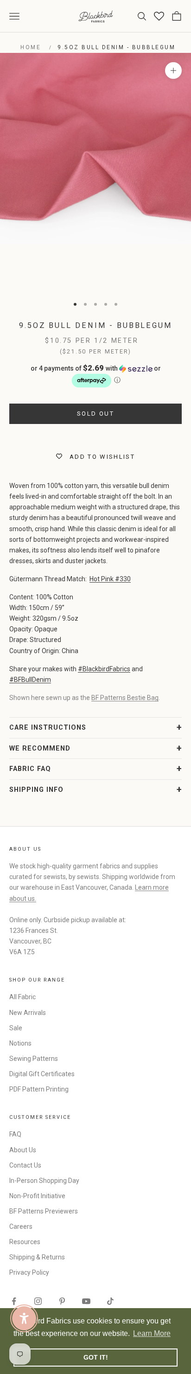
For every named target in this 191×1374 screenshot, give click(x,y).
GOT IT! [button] (95, 1357)
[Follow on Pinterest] (62, 1301)
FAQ (15, 1134)
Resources (24, 1242)
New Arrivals (27, 1012)
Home (30, 47)
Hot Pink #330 (110, 579)
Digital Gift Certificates (42, 1074)
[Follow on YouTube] (86, 1301)
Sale (15, 1028)
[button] (95, 376)
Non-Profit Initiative (37, 1196)
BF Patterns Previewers (43, 1211)
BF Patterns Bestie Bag (125, 697)
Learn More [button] (152, 1333)
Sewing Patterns (33, 1058)
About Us (22, 1150)
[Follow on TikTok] (110, 1301)
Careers (20, 1226)
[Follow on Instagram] (38, 1301)
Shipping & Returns (37, 1257)
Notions (20, 1043)
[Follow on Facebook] (14, 1301)
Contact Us (25, 1165)
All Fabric (22, 997)
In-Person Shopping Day (44, 1180)
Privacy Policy (29, 1272)
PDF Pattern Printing (39, 1089)
